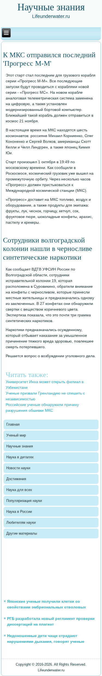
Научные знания (19, 446)
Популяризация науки (24, 501)
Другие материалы (21, 533)
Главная (13, 424)
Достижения (16, 479)
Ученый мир (16, 435)
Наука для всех (19, 490)
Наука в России (19, 512)
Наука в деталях (20, 457)
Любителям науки (21, 522)
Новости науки (18, 468)
